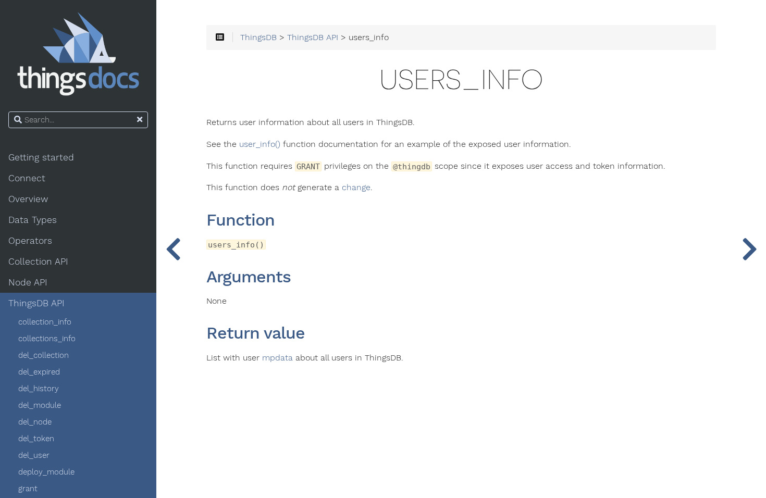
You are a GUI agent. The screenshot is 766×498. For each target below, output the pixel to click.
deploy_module (46, 472)
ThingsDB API (36, 303)
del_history (38, 388)
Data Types (32, 220)
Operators (30, 240)
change (356, 187)
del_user (34, 455)
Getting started (41, 157)
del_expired (39, 372)
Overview (28, 199)
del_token (36, 438)
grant (28, 488)
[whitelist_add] (749, 249)
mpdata (277, 358)
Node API (27, 282)
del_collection (43, 355)
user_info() (259, 144)
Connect (26, 178)
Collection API (38, 261)
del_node (35, 422)
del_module (39, 405)
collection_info (44, 322)
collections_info (47, 338)
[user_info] (173, 249)
